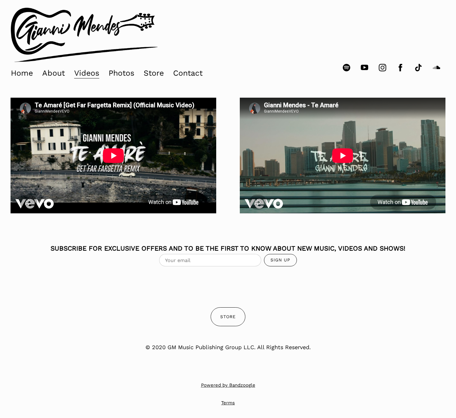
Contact (188, 73)
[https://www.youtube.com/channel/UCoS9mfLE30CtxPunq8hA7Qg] (364, 67)
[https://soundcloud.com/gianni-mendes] (436, 67)
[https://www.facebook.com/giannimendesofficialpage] (400, 67)
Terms (228, 403)
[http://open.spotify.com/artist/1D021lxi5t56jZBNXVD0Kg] (346, 67)
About (53, 73)
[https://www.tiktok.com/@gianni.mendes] (418, 67)
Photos (121, 73)
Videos (86, 73)
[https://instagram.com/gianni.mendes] (382, 67)
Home (22, 73)
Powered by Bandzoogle (228, 385)
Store (154, 73)
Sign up (280, 259)
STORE (228, 316)
